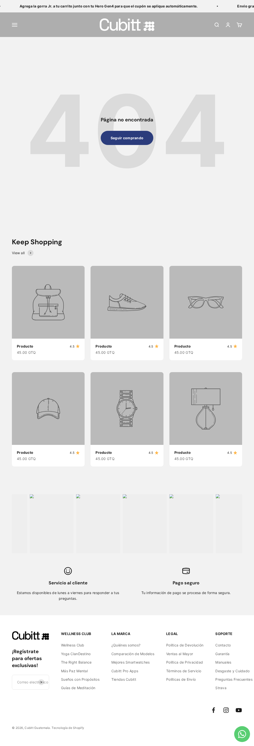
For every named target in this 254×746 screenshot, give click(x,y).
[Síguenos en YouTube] (238, 710)
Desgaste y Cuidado (232, 671)
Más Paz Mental (74, 671)
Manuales (223, 662)
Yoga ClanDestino (76, 654)
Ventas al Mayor (179, 654)
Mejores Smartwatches (130, 662)
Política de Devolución (184, 645)
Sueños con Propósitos (80, 679)
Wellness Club (72, 645)
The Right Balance (76, 662)
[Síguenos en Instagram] (226, 710)
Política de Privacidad (184, 662)
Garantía (222, 654)
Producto (25, 346)
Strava (220, 688)
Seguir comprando (127, 138)
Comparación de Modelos (132, 654)
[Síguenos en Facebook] (213, 710)
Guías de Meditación (78, 688)
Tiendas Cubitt (123, 679)
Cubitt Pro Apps (124, 671)
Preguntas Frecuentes (234, 679)
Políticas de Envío (181, 679)
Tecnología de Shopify (68, 728)
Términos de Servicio (183, 671)
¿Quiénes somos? (125, 645)
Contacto (223, 645)
